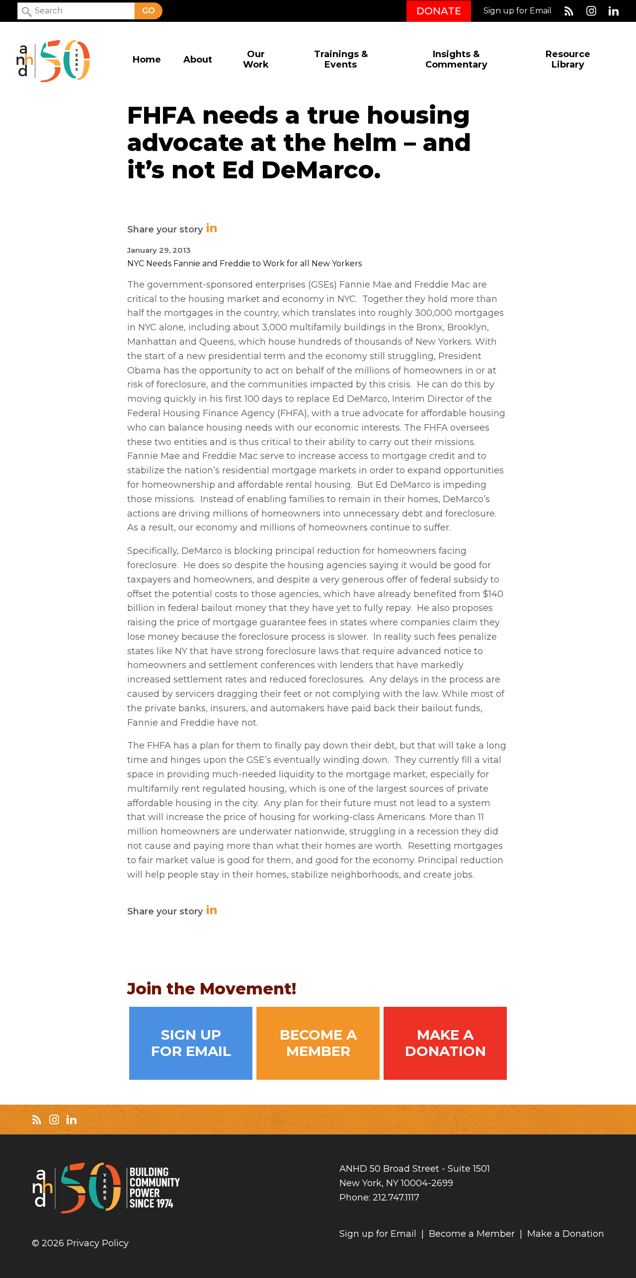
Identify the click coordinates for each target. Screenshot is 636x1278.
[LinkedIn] (614, 11)
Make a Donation (445, 1043)
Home (147, 60)
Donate (438, 11)
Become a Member (318, 1043)
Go (148, 10)
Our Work (256, 59)
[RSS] (569, 11)
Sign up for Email (517, 10)
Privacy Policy (98, 1243)
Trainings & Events (341, 59)
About (197, 60)
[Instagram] (591, 11)
